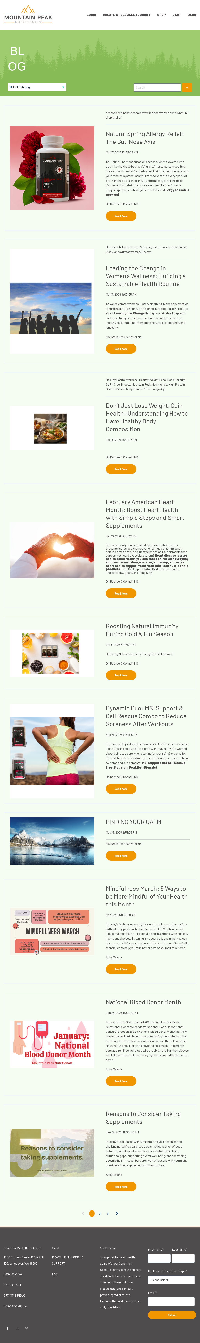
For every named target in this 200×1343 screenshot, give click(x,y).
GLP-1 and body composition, (132, 389)
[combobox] (157, 87)
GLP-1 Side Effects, (118, 384)
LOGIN (91, 15)
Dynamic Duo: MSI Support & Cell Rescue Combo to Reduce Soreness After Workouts (146, 715)
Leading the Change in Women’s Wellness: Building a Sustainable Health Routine (146, 275)
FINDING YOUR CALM (133, 821)
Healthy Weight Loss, (153, 379)
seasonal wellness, (118, 112)
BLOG (192, 15)
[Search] (187, 87)
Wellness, (132, 379)
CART (176, 15)
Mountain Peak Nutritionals (123, 337)
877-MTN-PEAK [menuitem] (14, 1295)
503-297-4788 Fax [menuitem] (16, 1306)
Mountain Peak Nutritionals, (150, 384)
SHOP (161, 15)
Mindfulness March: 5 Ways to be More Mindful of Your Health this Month (147, 896)
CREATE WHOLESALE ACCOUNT (126, 15)
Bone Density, (176, 379)
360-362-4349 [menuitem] (13, 1274)
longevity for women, (127, 251)
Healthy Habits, (116, 379)
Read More (121, 216)
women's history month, (146, 247)
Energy (146, 251)
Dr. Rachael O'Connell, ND (122, 204)
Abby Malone (114, 957)
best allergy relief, (142, 112)
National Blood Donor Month (143, 1001)
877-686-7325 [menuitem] (13, 1285)
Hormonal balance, (118, 247)
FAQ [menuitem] (54, 1274)
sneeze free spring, (166, 112)
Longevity (157, 389)
